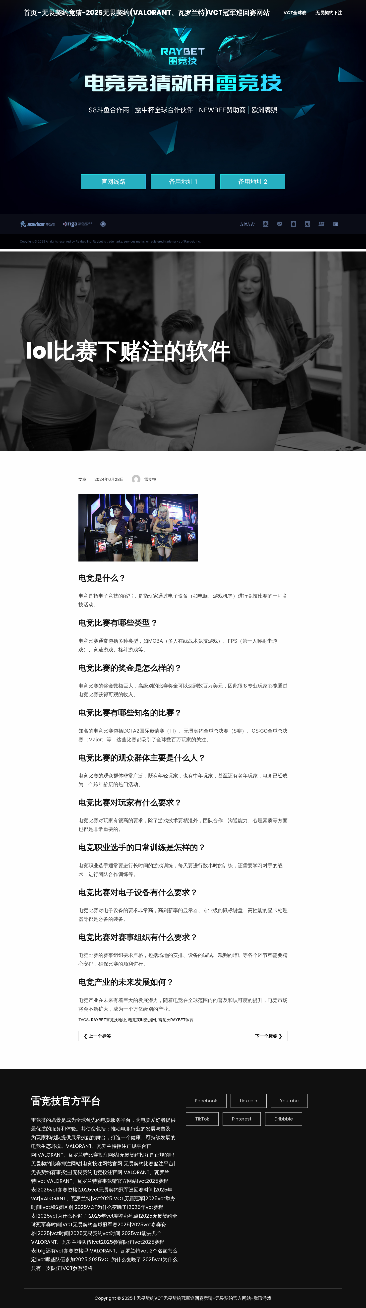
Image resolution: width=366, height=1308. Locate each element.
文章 (82, 479)
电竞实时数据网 (142, 1019)
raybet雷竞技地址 (108, 1019)
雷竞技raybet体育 (175, 1019)
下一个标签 (266, 1036)
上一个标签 (100, 1036)
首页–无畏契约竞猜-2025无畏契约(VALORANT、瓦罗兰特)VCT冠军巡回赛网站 (147, 12)
